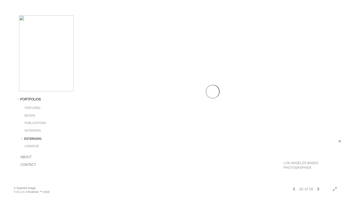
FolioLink (19, 192)
